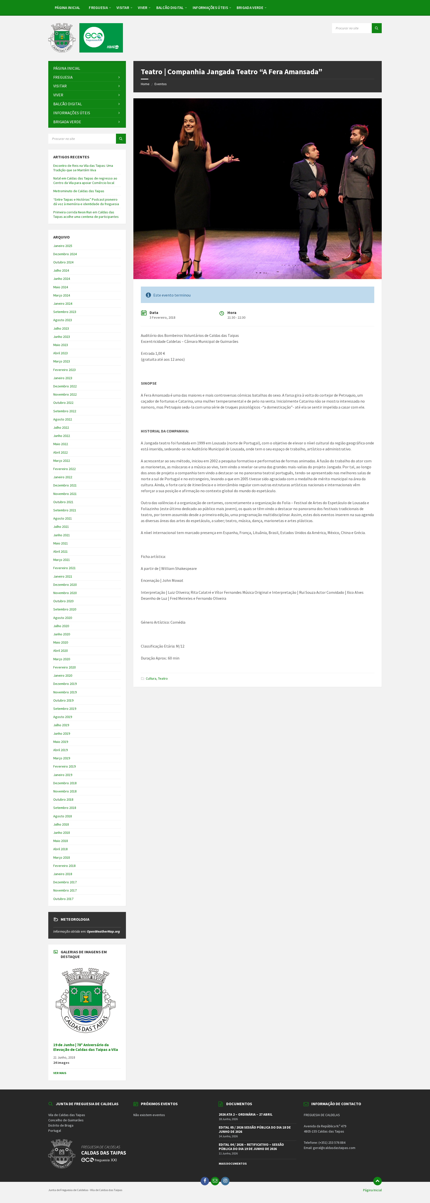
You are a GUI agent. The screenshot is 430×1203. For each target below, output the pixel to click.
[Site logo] (85, 51)
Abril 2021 (60, 551)
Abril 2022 (60, 452)
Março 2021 (61, 559)
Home (145, 84)
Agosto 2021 (62, 518)
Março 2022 (61, 460)
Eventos (161, 84)
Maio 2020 (60, 642)
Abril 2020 (60, 650)
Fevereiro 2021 (64, 568)
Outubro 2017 (63, 899)
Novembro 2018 (65, 791)
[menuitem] (67, 7)
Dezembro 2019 (65, 683)
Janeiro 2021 (62, 576)
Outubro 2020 (63, 601)
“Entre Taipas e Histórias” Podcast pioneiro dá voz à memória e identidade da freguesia (86, 201)
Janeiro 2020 (62, 675)
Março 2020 (61, 659)
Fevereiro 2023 (64, 369)
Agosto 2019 (62, 717)
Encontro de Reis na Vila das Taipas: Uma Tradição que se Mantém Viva (83, 167)
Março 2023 (61, 361)
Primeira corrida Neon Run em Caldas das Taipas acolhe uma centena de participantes (86, 214)
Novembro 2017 (65, 890)
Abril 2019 (60, 750)
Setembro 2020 (64, 609)
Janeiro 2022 (62, 477)
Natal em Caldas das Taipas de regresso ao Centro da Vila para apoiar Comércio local (85, 180)
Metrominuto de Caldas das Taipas (78, 191)
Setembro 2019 (64, 708)
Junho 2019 (61, 733)
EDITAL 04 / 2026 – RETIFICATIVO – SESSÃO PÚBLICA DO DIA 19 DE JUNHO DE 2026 (251, 1146)
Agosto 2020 (62, 617)
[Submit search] (377, 28)
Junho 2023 (61, 336)
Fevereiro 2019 (64, 766)
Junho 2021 (61, 535)
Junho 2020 (61, 634)
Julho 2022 (61, 427)
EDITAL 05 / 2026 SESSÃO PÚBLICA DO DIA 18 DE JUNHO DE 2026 (255, 1129)
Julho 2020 (61, 626)
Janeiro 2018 (62, 874)
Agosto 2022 (62, 419)
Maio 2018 (60, 841)
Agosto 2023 (62, 320)
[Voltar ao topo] (377, 1181)
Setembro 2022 (64, 411)
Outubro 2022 (63, 402)
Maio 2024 (60, 287)
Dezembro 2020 (65, 584)
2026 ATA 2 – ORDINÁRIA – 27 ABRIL (245, 1114)
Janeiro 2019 (62, 775)
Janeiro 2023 (62, 378)
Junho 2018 (61, 832)
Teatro (163, 678)
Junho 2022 (61, 435)
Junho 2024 (61, 278)
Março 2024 (61, 295)
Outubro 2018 (63, 799)
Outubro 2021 (63, 502)
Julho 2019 (61, 725)
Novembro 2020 (65, 593)
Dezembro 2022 (65, 386)
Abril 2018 (60, 849)
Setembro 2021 (64, 510)
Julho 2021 (61, 526)
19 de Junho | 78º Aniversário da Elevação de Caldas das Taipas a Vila (85, 1047)
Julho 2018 (61, 824)
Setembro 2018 (64, 807)
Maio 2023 (60, 345)
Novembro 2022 (65, 394)
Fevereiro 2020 (64, 667)
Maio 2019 (60, 741)
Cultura (151, 678)
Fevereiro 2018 (64, 865)
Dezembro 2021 (65, 485)
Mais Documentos (233, 1163)
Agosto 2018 (62, 816)
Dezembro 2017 (65, 882)
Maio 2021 (60, 543)
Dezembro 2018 (65, 783)
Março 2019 (61, 758)
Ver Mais (59, 1073)
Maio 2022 (60, 444)
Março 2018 (61, 857)
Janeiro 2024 (62, 303)
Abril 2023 (60, 353)
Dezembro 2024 (65, 254)
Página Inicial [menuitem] (372, 1190)
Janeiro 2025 (62, 245)
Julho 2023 (61, 328)
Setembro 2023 (64, 311)
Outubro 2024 (63, 262)
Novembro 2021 (65, 493)
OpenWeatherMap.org (103, 931)
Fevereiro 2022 (64, 469)
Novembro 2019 (65, 692)
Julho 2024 (61, 270)
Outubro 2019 (63, 700)
